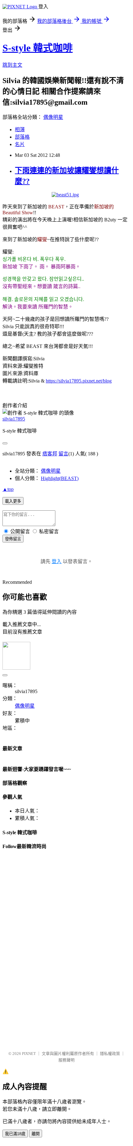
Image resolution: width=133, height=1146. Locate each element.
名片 (20, 144)
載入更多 (13, 501)
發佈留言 (13, 539)
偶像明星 (53, 117)
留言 (63, 453)
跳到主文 (12, 65)
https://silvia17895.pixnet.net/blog (79, 380)
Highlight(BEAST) (60, 478)
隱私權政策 (110, 1053)
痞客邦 (49, 453)
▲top (8, 489)
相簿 (20, 129)
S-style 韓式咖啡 (37, 47)
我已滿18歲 (15, 1133)
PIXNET (29, 1053)
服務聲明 (66, 1060)
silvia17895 (13, 418)
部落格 (22, 137)
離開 (36, 1133)
